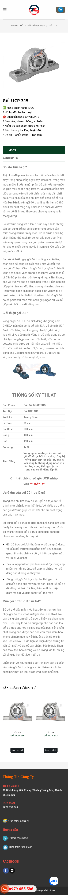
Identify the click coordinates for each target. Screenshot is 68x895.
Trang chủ (17, 25)
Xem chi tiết (17, 750)
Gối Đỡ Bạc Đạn (36, 25)
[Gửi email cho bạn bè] (12, 871)
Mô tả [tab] (12, 150)
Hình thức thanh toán (20, 846)
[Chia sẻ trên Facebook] (6, 871)
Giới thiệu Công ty (18, 820)
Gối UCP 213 (51, 735)
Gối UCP (53, 25)
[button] (5, 9)
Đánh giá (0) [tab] (10, 157)
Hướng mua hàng (18, 837)
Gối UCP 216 (17, 735)
